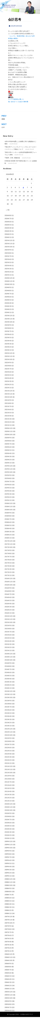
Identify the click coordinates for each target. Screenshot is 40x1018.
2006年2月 (8, 985)
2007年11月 (8, 920)
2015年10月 (8, 622)
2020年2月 (8, 459)
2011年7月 (8, 782)
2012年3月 (8, 757)
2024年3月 (8, 306)
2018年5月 (8, 525)
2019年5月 (8, 488)
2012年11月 (8, 732)
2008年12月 (8, 879)
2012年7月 (8, 744)
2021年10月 (8, 397)
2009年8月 (8, 854)
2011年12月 (8, 766)
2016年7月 (8, 594)
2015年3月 (8, 644)
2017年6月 (8, 560)
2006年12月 (8, 954)
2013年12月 (8, 691)
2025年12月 (8, 240)
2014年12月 (8, 654)
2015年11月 (8, 619)
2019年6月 (8, 484)
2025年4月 (8, 265)
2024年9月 (8, 287)
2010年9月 (8, 813)
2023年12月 (8, 315)
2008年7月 (8, 895)
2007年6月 (8, 935)
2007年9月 (8, 926)
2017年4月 (8, 566)
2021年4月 (8, 416)
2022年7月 (8, 369)
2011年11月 (8, 769)
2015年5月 (8, 638)
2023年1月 (8, 350)
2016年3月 (8, 607)
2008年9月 (8, 888)
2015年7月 (8, 632)
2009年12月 (8, 841)
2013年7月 (8, 707)
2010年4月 (8, 829)
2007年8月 (8, 929)
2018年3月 (8, 531)
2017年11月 (8, 544)
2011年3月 (8, 794)
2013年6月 (8, 710)
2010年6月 (8, 823)
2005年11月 (8, 995)
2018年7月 (8, 519)
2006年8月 (8, 966)
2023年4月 (8, 340)
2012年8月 (8, 741)
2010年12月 (8, 804)
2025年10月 (8, 247)
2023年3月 (8, 344)
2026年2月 (8, 234)
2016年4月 (8, 603)
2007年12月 (8, 916)
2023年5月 (8, 337)
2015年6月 (8, 635)
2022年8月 (8, 365)
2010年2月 (8, 835)
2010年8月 (8, 816)
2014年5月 (8, 675)
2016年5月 (8, 600)
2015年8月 (8, 628)
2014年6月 (8, 672)
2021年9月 (8, 400)
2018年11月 (8, 506)
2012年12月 (8, 729)
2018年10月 (8, 509)
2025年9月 (8, 250)
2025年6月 (8, 259)
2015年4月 (8, 641)
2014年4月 (8, 679)
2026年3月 (8, 231)
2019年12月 (8, 466)
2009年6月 (8, 860)
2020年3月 (8, 456)
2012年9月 (8, 738)
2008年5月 (8, 901)
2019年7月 (8, 481)
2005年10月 (8, 998)
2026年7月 (8, 218)
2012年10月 (8, 735)
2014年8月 (8, 666)
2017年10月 (8, 547)
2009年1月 (8, 876)
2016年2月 (8, 610)
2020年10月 (8, 434)
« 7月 (8, 210)
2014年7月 (8, 669)
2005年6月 (8, 1010)
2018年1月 (8, 538)
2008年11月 (8, 882)
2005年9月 (8, 1001)
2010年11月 (8, 807)
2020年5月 (8, 450)
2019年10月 (8, 472)
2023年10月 (8, 322)
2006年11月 (8, 957)
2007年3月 (8, 945)
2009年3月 (8, 869)
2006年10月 (8, 960)
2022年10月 (8, 359)
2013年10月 (8, 697)
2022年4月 (8, 378)
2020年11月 (8, 431)
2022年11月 (8, 356)
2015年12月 (8, 616)
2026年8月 (8, 215)
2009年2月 (8, 873)
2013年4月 (8, 716)
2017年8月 (8, 553)
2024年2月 (8, 309)
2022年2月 (8, 384)
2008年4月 (8, 904)
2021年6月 (8, 409)
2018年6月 (8, 522)
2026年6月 (8, 222)
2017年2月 (8, 572)
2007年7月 (8, 932)
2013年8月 (8, 704)
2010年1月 (8, 838)
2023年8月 (8, 328)
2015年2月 (8, 647)
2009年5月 (8, 863)
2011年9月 (8, 776)
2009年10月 (8, 848)
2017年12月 (8, 541)
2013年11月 (8, 694)
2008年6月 (8, 898)
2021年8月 (8, 403)
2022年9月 (8, 362)
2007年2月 (8, 948)
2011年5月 (8, 788)
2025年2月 (8, 272)
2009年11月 (8, 844)
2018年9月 (8, 513)
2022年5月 (8, 375)
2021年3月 (8, 419)
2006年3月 (8, 982)
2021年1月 (8, 425)
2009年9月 (8, 851)
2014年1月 (8, 688)
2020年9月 (8, 437)
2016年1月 (8, 613)
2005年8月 (8, 1004)
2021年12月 (8, 391)
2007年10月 (8, 923)
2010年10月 (8, 810)
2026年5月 (8, 225)
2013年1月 (8, 726)
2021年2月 (8, 422)
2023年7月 (8, 331)
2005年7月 (8, 1007)
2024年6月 (8, 297)
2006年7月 (8, 970)
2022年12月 (8, 353)
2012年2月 (8, 760)
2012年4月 (8, 754)
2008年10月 (8, 885)
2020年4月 (8, 453)
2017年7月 (8, 556)
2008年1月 (8, 913)
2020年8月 (8, 441)
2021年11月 (8, 394)
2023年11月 (8, 319)
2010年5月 (8, 826)
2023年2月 (8, 347)
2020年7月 (8, 444)
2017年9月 (8, 550)
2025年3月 (8, 268)
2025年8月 (8, 253)
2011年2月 (8, 798)
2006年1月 (8, 988)
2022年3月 (8, 381)
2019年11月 (8, 469)
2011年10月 (8, 772)
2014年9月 (8, 663)
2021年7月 (8, 406)
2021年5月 (8, 412)
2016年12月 (8, 578)
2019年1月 (8, 500)
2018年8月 (8, 516)
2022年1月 (8, 387)
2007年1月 (8, 951)
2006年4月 (8, 979)
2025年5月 (8, 262)
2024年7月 (8, 294)
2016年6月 (8, 597)
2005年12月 (8, 992)
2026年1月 (8, 237)
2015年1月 (8, 650)
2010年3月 (8, 832)
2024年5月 (8, 300)
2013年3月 (8, 719)
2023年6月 (8, 334)
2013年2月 (8, 722)
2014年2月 (8, 685)
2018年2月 (8, 535)
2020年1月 (8, 463)
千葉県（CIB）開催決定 (12, 158)
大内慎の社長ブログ (26, 1014)
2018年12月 (8, 503)
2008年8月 (8, 891)
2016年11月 (8, 581)
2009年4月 (8, 866)
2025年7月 (8, 256)
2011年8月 (8, 779)
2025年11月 (8, 243)
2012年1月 (8, 763)
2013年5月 (8, 713)
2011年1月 (8, 801)
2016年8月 (8, 591)
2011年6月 (8, 785)
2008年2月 (8, 910)
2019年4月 (8, 491)
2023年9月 (8, 325)
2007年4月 (8, 941)
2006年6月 (8, 973)
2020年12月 (8, 428)
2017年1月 (8, 575)
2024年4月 (8, 303)
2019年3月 (8, 494)
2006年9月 (8, 963)
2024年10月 (8, 284)
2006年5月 (8, 976)
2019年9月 (8, 475)
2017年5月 (8, 563)
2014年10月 (8, 660)
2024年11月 (8, 281)
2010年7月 (8, 819)
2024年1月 (8, 312)
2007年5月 (8, 938)
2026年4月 (8, 228)
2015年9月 (8, 625)
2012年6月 (8, 747)
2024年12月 (8, 278)
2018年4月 (8, 528)
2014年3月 (8, 682)
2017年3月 (8, 569)
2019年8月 (8, 478)
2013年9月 (8, 700)
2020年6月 (8, 447)
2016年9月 (8, 588)
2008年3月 (8, 907)
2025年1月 (8, 275)
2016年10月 (8, 585)
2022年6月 (8, 372)
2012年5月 (8, 751)
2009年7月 (8, 857)
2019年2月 (8, 497)
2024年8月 (8, 290)
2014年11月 (8, 657)
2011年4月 (8, 791)
